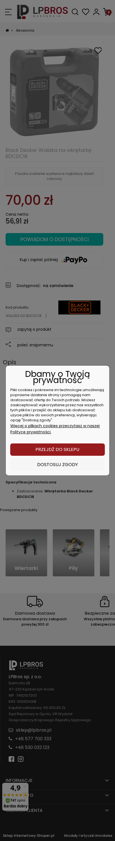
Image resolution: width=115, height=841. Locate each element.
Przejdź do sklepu (57, 449)
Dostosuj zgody (57, 464)
